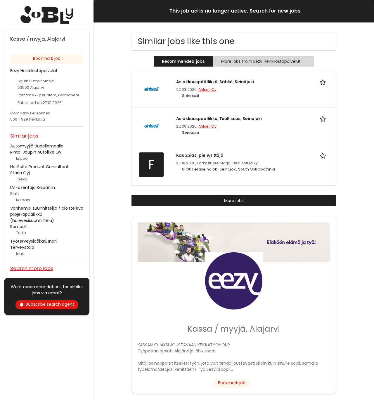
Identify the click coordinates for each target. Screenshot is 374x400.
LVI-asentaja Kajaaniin (32, 187)
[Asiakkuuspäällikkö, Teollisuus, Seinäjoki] (151, 125)
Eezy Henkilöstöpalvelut (34, 71)
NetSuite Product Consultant (39, 167)
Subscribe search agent (50, 304)
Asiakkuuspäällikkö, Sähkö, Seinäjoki (215, 82)
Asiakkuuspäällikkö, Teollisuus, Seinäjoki (219, 118)
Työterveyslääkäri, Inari (33, 241)
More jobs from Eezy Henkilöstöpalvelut (261, 61)
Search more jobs (31, 268)
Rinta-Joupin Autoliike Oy (35, 152)
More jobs (234, 201)
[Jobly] (46, 15)
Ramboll (18, 226)
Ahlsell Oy (207, 89)
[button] (365, 11)
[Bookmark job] (324, 82)
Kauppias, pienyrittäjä (200, 155)
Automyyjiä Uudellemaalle (36, 146)
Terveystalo (22, 247)
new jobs (289, 11)
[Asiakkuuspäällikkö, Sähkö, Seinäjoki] (151, 88)
